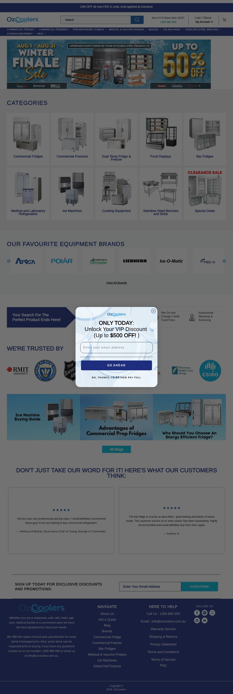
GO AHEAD (116, 365)
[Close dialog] (153, 311)
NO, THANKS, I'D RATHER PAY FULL (116, 377)
